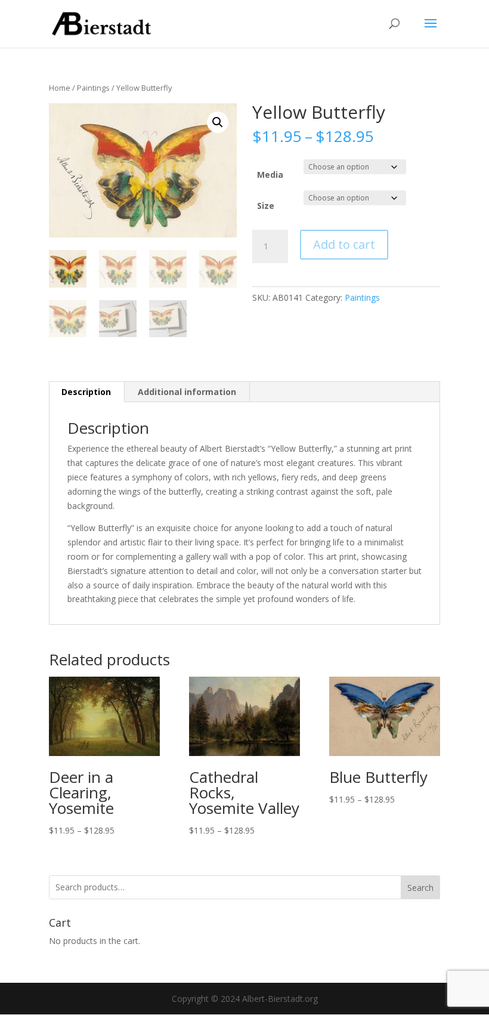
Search (420, 887)
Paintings (93, 87)
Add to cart (344, 244)
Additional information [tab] (187, 391)
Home (59, 87)
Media (270, 174)
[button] (217, 122)
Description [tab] (86, 391)
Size (265, 205)
